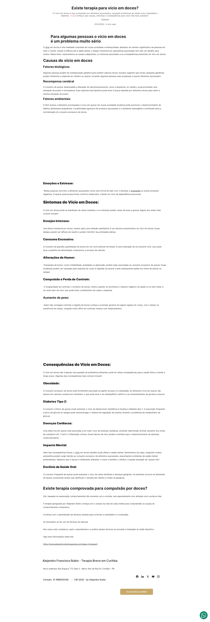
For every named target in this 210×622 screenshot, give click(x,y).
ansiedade (136, 191)
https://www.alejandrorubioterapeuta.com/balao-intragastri (70, 544)
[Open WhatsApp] (204, 615)
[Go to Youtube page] (154, 576)
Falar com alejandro (136, 592)
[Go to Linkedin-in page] (143, 576)
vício (47, 47)
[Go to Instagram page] (158, 576)
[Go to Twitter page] (149, 576)
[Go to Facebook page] (138, 576)
